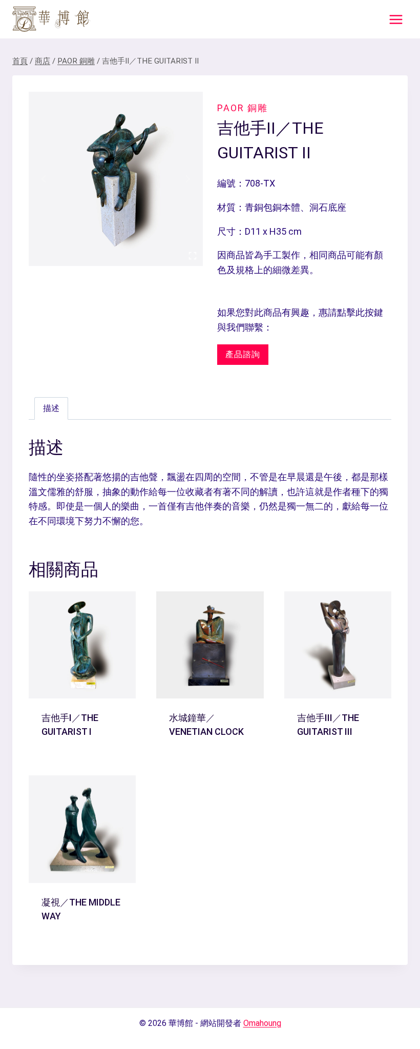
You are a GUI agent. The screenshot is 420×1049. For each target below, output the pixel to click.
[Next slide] (187, 179)
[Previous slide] (44, 179)
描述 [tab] (51, 408)
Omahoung (262, 1023)
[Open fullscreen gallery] (192, 256)
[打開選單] (396, 19)
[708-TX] (116, 179)
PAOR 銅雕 (242, 107)
